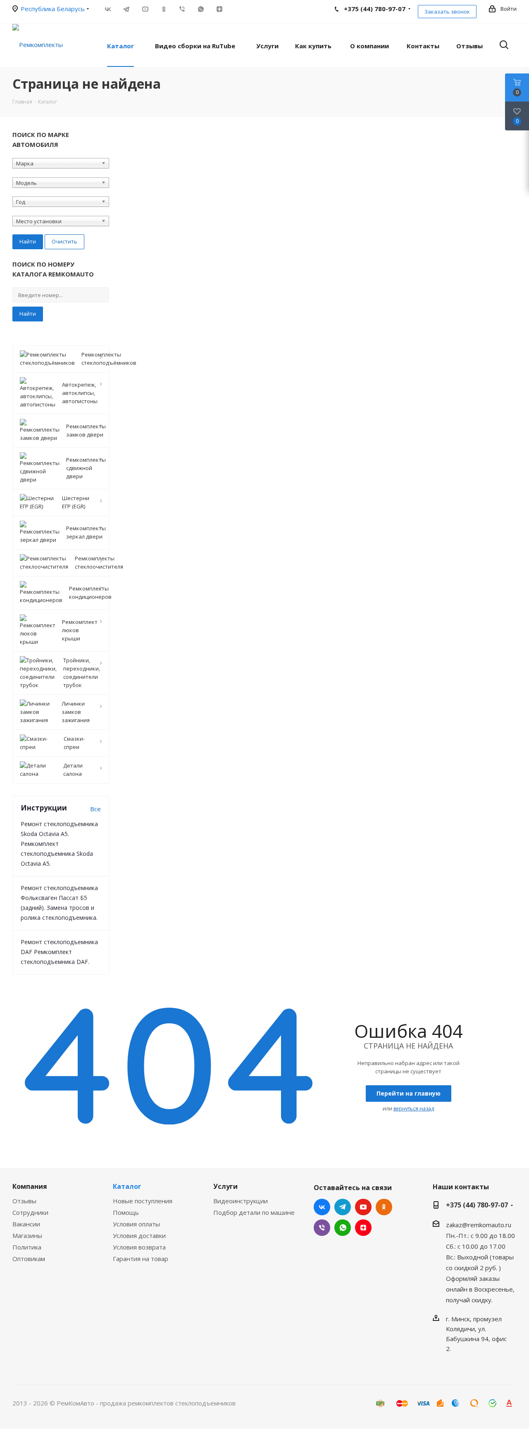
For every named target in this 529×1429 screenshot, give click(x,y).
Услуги (225, 1186)
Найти (27, 313)
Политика (26, 1247)
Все (95, 809)
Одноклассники (163, 9)
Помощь (126, 1212)
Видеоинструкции (240, 1201)
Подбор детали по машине (254, 1212)
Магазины (27, 1235)
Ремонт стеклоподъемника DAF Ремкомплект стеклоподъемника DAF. (59, 952)
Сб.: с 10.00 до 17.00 (475, 1246)
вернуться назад (413, 1108)
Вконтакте (107, 9)
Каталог (127, 1186)
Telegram (126, 9)
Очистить (64, 241)
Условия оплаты (136, 1224)
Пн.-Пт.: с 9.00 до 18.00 (480, 1235)
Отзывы (24, 1201)
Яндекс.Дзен (219, 9)
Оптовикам (28, 1258)
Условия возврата (139, 1247)
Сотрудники (30, 1212)
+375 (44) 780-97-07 (477, 1204)
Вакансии (26, 1224)
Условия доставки (139, 1235)
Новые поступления (142, 1201)
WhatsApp (200, 9)
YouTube (145, 9)
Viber (182, 9)
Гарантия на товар (140, 1258)
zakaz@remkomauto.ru (478, 1225)
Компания (29, 1186)
